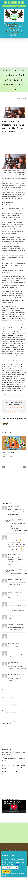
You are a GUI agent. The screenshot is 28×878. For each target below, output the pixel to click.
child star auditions (12, 374)
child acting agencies (10, 370)
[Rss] (10, 712)
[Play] (4, 811)
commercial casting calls (11, 382)
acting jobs (13, 335)
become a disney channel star (8, 357)
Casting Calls (19, 308)
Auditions (13, 308)
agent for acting (5, 345)
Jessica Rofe (20, 392)
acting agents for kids (13, 314)
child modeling (20, 372)
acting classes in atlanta (17, 329)
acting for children (12, 333)
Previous (18, 98)
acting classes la (14, 331)
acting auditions (21, 318)
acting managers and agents (12, 339)
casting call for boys (15, 363)
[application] (14, 806)
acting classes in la (6, 331)
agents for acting (13, 345)
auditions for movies (9, 353)
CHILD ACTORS (6, 372)
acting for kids (19, 333)
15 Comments (19, 394)
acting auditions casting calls (8, 320)
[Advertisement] (14, 53)
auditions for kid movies (14, 351)
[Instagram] (7, 712)
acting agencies (15, 310)
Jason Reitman (14, 392)
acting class (4, 327)
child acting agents (19, 370)
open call (7, 394)
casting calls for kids (16, 368)
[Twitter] (5, 712)
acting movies (5, 341)
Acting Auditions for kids (14, 322)
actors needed (13, 343)
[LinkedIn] (14, 712)
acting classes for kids (7, 329)
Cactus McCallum (17, 361)
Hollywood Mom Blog (16, 390)
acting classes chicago (19, 327)
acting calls (22, 326)
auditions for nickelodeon (19, 353)
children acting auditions (15, 376)
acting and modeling (12, 316)
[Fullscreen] (23, 811)
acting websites (5, 343)
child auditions (13, 372)
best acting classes (6, 359)
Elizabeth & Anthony (12, 536)
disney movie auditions (14, 388)
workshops (5, 300)
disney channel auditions (18, 384)
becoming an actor (20, 357)
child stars (19, 374)
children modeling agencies (12, 378)
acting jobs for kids (13, 337)
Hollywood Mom (7, 306)
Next (23, 98)
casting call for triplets (11, 366)
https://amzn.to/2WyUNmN (9, 771)
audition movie (9, 347)
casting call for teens (10, 364)
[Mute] (21, 811)
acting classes (11, 327)
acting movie (22, 339)
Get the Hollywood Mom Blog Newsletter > (14, 6)
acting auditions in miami (16, 324)
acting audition (14, 318)
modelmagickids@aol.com (14, 549)
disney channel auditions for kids (9, 386)
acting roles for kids (13, 341)
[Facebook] (3, 712)
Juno (3, 394)
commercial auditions (11, 380)
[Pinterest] (12, 712)
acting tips (20, 341)
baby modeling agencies (20, 355)
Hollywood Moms (6, 392)
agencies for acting (20, 343)
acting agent (22, 312)
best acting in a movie (16, 359)
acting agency (16, 312)
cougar (18, 382)
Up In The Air (12, 394)
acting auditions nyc (14, 326)
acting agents (5, 314)
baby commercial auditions (8, 355)
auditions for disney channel (8, 349)
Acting (9, 310)
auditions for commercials (18, 347)
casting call (8, 363)
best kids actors (9, 361)
